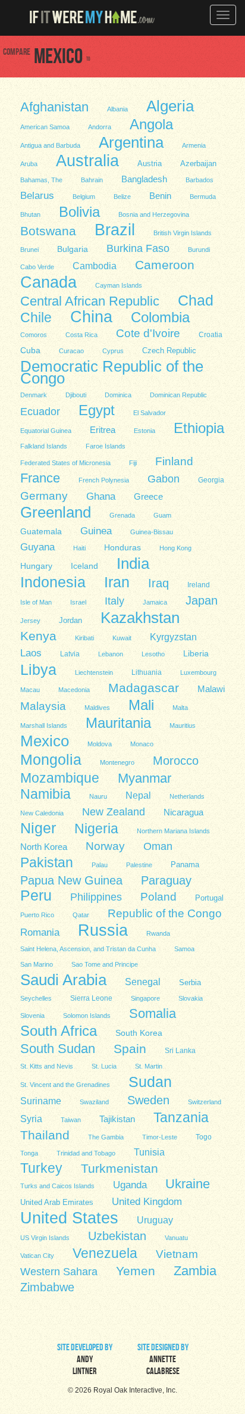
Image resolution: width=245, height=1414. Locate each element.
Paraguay (166, 880)
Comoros (33, 334)
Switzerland (204, 1101)
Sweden (148, 1100)
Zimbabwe (47, 1287)
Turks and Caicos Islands (57, 1185)
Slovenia (32, 1015)
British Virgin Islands (182, 232)
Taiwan (71, 1119)
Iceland (84, 566)
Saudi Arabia (63, 979)
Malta (180, 707)
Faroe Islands (105, 446)
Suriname (40, 1101)
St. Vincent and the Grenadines (65, 1084)
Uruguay (155, 1220)
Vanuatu (176, 1237)
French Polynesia (103, 480)
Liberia (196, 653)
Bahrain (92, 179)
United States (69, 1217)
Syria (31, 1118)
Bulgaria (72, 249)
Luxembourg (198, 672)
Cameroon (164, 265)
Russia (103, 930)
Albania (117, 109)
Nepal (138, 795)
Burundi (199, 249)
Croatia (210, 334)
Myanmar (144, 778)
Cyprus (113, 350)
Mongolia (50, 759)
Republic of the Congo (165, 913)
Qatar (81, 914)
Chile (36, 317)
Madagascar (143, 687)
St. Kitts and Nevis (46, 1066)
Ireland (198, 585)
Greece (148, 496)
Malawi (211, 689)
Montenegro (117, 762)
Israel (78, 602)
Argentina (131, 142)
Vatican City (37, 1255)
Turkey (41, 1168)
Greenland (55, 511)
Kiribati (84, 637)
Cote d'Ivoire (148, 333)
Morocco (176, 760)
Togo (204, 1137)
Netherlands (187, 796)
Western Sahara (59, 1272)
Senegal (143, 981)
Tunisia (149, 1152)
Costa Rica (81, 334)
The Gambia (106, 1137)
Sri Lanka (180, 1051)
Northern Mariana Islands (173, 830)
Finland (174, 461)
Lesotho (153, 654)
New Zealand (113, 812)
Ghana (100, 496)
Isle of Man (36, 602)
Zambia (195, 1270)
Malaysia (43, 706)
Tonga (29, 1153)
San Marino (36, 964)
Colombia (160, 317)
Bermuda (203, 196)
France (40, 478)
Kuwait (121, 637)
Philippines (96, 897)
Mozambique (59, 777)
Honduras (122, 547)
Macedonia (74, 689)
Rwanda (158, 933)
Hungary (36, 566)
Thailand (45, 1135)
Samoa (184, 948)
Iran (117, 581)
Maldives (97, 707)
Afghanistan (54, 106)
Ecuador (40, 412)
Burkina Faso (137, 248)
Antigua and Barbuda (50, 145)
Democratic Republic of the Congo (111, 372)
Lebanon (110, 654)
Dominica (118, 394)
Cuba (30, 350)
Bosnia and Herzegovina (153, 214)
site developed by (84, 1360)
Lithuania (146, 672)
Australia (87, 160)
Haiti (79, 548)
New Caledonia (42, 813)
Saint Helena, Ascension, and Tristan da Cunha (88, 948)
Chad (195, 300)
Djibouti (75, 394)
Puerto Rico (37, 914)
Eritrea (102, 430)
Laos (31, 653)
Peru (36, 895)
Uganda (130, 1185)
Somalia (152, 1013)
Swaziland (94, 1101)
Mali (141, 704)
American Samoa (45, 126)
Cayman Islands (118, 285)
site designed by (163, 1360)
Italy (114, 600)
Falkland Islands (43, 446)
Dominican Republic (178, 394)
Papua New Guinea (71, 880)
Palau (100, 864)
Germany (44, 495)
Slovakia (190, 998)
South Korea (138, 1033)
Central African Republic (89, 301)
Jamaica (155, 602)
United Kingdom (147, 1201)
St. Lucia (104, 1066)
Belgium (84, 196)
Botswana (48, 231)
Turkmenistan (119, 1168)
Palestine (139, 864)
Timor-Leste (159, 1137)
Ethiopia (199, 428)
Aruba (28, 163)
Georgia (211, 480)
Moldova (99, 744)
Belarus (37, 195)
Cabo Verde (37, 266)
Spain (130, 1048)
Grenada (122, 515)
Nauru (98, 796)
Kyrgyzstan (173, 636)
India (133, 563)
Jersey (30, 620)
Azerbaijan (198, 163)
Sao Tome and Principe (104, 964)
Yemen (135, 1271)
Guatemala (41, 531)
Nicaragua (183, 812)
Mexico (44, 740)
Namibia (45, 793)
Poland (158, 896)
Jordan (70, 620)
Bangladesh (144, 179)
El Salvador (149, 412)
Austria (149, 163)
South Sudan (57, 1048)
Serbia (190, 983)
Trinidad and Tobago (85, 1153)
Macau (30, 689)
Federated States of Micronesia (65, 462)
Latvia (70, 654)
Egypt (96, 410)
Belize (122, 196)
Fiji (133, 462)
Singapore (145, 998)
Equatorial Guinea (45, 430)
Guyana (37, 547)
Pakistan (46, 862)
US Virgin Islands (45, 1237)
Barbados (199, 179)
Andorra (99, 126)
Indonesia (53, 581)
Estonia (144, 430)
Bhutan (30, 214)
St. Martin (148, 1066)
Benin (160, 196)
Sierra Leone (91, 998)
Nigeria (96, 828)
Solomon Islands (87, 1015)
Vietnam (177, 1254)
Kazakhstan (140, 617)
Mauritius (182, 725)
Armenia (194, 145)
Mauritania (118, 722)
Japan (202, 600)
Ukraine (187, 1184)
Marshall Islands (43, 725)
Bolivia (79, 211)
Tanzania (181, 1117)
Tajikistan (117, 1119)
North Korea (43, 847)
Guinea (96, 531)
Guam (162, 515)
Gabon (163, 479)
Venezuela (105, 1252)
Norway (105, 846)
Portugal (209, 897)
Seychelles (36, 998)
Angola (151, 124)
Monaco (141, 744)
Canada (48, 282)
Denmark (33, 394)
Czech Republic (169, 350)
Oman (157, 846)
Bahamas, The (41, 179)
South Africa (58, 1030)
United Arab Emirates (56, 1202)
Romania (39, 932)
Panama (185, 865)
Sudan (150, 1081)
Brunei (29, 249)
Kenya (38, 636)
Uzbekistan (117, 1235)
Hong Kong (175, 548)
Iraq (158, 583)
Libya (38, 669)
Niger (38, 828)
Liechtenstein (94, 672)
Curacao (71, 350)
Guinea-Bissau (151, 531)
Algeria (170, 105)
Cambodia (95, 266)
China (91, 316)
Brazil (115, 229)
